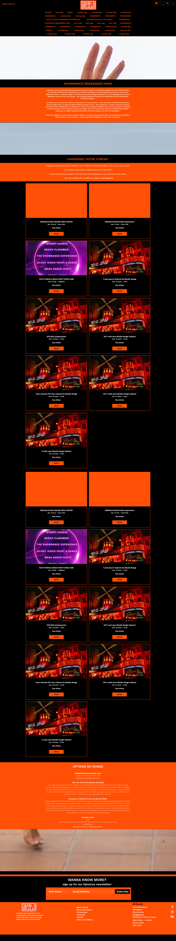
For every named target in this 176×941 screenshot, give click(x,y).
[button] (70, 12)
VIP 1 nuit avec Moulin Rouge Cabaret (120, 337)
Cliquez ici (109, 178)
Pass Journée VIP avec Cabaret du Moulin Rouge (56, 394)
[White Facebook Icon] (172, 907)
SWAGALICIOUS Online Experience (119, 222)
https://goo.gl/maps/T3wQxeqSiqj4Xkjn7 (88, 827)
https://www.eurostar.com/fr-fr (88, 778)
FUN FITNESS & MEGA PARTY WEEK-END (56, 279)
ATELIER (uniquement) (56, 337)
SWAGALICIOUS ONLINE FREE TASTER (56, 222)
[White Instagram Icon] (172, 912)
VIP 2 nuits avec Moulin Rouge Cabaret (119, 394)
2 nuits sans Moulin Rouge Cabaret (56, 451)
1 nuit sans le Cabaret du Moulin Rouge (119, 279)
